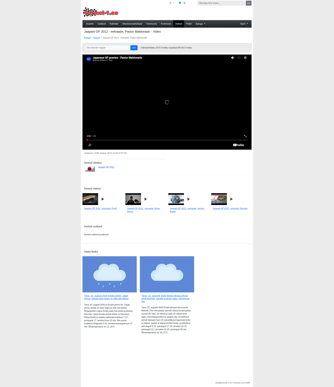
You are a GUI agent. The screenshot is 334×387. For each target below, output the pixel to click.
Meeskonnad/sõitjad (132, 24)
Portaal (87, 38)
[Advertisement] (189, 12)
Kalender (114, 24)
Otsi (248, 3)
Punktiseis (166, 24)
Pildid (188, 24)
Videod (178, 24)
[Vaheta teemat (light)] (172, 3)
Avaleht (89, 24)
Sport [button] (243, 24)
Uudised (102, 24)
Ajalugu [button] (199, 24)
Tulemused (151, 24)
